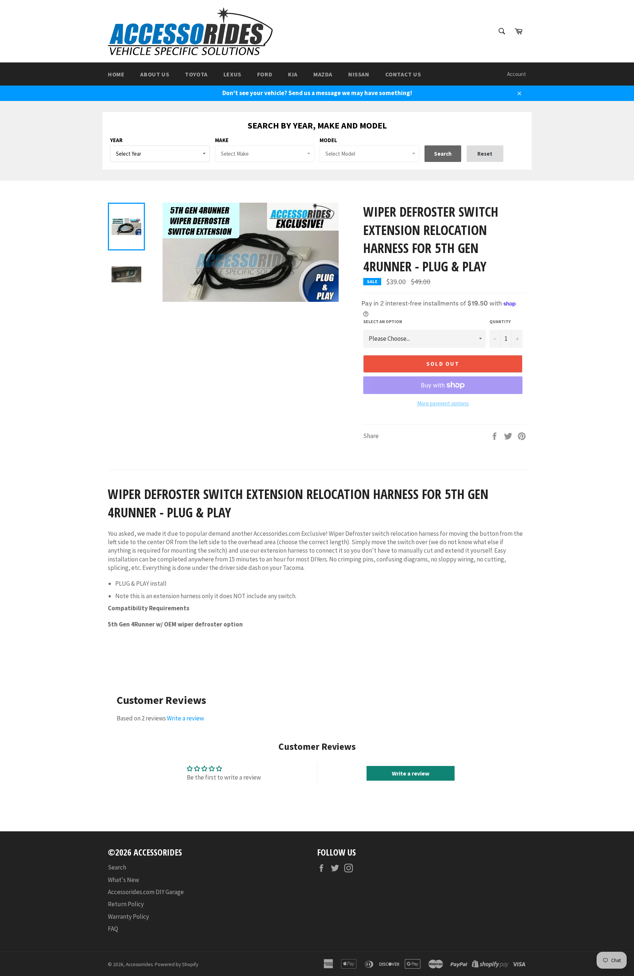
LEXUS (232, 74)
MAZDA (322, 74)
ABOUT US (154, 74)
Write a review (185, 718)
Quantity (500, 321)
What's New (123, 880)
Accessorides (139, 964)
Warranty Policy (128, 916)
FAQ (113, 929)
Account (516, 74)
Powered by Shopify (176, 964)
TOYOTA (196, 74)
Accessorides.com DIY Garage (146, 892)
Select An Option (382, 321)
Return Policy (126, 904)
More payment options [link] (443, 403)
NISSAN (358, 74)
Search (117, 867)
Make (222, 140)
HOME (116, 74)
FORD (264, 74)
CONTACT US (403, 74)
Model (328, 140)
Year (116, 140)
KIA (293, 74)
